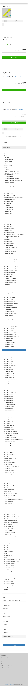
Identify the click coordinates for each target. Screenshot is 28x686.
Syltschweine (5, 608)
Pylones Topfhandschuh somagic (10, 520)
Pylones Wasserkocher (8, 541)
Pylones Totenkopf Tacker (9, 526)
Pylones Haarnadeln (8, 262)
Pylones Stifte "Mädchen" (9, 479)
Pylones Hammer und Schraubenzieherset (12, 266)
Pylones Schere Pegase (8, 419)
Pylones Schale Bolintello (9, 410)
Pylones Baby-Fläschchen (9, 182)
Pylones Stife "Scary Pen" (9, 472)
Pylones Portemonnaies (8, 390)
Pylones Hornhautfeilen (8, 274)
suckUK (5, 557)
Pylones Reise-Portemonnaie (9, 404)
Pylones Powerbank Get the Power (10, 392)
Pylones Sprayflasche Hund (9, 462)
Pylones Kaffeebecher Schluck (10, 282)
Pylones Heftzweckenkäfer (9, 272)
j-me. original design (8, 161)
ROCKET (5, 553)
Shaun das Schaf (6, 605)
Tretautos (5, 624)
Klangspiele (5, 602)
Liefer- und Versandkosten (6, 667)
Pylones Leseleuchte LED (9, 346)
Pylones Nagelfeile (7, 367)
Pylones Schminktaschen (9, 429)
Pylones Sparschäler (8, 456)
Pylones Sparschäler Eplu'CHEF (10, 458)
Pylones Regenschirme (8, 398)
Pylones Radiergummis (8, 396)
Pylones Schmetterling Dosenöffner (11, 425)
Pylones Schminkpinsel (8, 427)
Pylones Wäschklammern (9, 540)
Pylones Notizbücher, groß (9, 373)
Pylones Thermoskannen (9, 503)
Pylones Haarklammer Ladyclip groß (11, 259)
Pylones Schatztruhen (8, 414)
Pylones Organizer (7, 381)
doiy (5, 153)
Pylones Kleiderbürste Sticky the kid (11, 307)
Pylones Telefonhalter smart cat (10, 495)
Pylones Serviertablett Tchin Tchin (10, 447)
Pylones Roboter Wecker (9, 406)
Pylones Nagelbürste (8, 363)
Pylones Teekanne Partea (9, 489)
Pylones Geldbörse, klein (9, 243)
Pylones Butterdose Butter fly (9, 199)
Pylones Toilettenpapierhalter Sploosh (11, 516)
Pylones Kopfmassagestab (9, 319)
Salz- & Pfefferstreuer (8, 555)
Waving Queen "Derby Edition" (10, 585)
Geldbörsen (5, 621)
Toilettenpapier (7, 569)
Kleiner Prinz (5, 144)
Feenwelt (5, 142)
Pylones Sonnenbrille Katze (9, 452)
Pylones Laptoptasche (8, 344)
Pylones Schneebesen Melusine (10, 431)
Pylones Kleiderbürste (8, 305)
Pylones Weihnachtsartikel (9, 545)
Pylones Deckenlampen (8, 207)
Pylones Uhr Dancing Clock (9, 532)
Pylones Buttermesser (8, 201)
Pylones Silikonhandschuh (9, 450)
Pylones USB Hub (7, 534)
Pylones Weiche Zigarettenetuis (10, 543)
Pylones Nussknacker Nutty (9, 377)
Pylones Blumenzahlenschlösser (10, 187)
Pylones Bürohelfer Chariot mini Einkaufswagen (13, 197)
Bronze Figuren (6, 594)
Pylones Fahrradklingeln (8, 224)
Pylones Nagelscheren (8, 371)
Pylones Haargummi (8, 257)
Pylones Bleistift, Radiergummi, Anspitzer (12, 186)
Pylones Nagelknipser (8, 369)
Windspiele (5, 589)
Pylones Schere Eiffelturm (9, 417)
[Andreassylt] (4, 1)
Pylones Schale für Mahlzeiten (10, 412)
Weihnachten (5, 632)
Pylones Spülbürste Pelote (9, 470)
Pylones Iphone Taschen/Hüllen (10, 280)
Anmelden (14, 645)
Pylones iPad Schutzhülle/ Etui (10, 278)
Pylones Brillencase (8, 191)
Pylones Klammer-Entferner (9, 299)
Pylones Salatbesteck (8, 408)
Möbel (4, 629)
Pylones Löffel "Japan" (8, 70)
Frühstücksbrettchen (7, 592)
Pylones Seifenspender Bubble (10, 445)
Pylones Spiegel (7, 460)
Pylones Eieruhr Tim (8, 213)
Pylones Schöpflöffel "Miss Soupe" (11, 433)
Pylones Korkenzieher (8, 321)
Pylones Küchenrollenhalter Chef (10, 326)
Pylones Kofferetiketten (8, 315)
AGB (2, 669)
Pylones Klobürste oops (9, 311)
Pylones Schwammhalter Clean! (10, 437)
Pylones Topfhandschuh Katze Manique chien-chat (14, 518)
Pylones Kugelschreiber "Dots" (10, 334)
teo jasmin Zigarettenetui (9, 567)
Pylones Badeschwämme (9, 184)
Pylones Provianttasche (8, 394)
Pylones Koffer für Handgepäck (10, 313)
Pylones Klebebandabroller (9, 301)
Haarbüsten (6, 157)
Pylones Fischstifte (8, 230)
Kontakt (2, 661)
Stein (4, 597)
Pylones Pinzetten (7, 388)
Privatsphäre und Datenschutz (7, 657)
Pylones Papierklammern (9, 383)
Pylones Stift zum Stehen (9, 476)
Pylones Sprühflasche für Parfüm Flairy (11, 466)
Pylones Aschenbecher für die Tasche (11, 178)
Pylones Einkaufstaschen (9, 215)
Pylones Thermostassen (9, 507)
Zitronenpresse (7, 587)
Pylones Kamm (7, 284)
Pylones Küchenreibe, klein (9, 324)
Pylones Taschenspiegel (9, 485)
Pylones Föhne (7, 239)
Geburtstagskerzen (8, 155)
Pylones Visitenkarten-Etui (9, 538)
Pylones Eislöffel (7, 222)
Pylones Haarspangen (8, 264)
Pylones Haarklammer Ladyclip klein (11, 260)
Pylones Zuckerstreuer (8, 551)
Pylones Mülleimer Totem (9, 361)
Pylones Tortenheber (8, 524)
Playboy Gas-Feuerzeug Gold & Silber (11, 171)
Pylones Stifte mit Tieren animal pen (11, 481)
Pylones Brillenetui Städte (9, 193)
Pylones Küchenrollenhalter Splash (11, 328)
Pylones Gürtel (7, 249)
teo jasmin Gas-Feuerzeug (9, 565)
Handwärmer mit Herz (8, 159)
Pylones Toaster (7, 510)
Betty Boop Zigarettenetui (9, 151)
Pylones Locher (7, 348)
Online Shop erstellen (9, 684)
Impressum (3, 659)
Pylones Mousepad (8, 359)
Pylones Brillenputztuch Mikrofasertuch (11, 195)
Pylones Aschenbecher (8, 176)
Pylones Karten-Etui (8, 288)
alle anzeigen (6, 149)
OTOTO (5, 167)
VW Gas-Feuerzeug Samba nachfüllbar (11, 571)
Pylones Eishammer (8, 218)
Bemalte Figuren (6, 610)
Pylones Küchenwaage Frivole (10, 332)
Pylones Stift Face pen (8, 474)
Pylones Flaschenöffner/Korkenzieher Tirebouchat (14, 234)
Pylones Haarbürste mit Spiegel (10, 251)
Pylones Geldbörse (8, 241)
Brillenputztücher (6, 616)
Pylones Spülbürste (8, 468)
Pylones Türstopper (8, 530)
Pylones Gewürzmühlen (8, 245)
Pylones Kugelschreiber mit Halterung (11, 336)
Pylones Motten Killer (8, 357)
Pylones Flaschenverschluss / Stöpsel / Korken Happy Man (13, 237)
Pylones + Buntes (6, 147)
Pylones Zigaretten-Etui (8, 547)
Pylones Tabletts (7, 483)
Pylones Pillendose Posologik (10, 386)
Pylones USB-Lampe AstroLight (10, 536)
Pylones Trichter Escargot (9, 528)
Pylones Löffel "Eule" (7, 37)
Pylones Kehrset (7, 293)
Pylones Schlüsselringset (9, 423)
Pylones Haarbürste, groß (9, 253)
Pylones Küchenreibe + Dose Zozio (11, 322)
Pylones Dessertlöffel (8, 209)
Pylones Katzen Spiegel (8, 291)
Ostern (4, 627)
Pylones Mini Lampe (8, 355)
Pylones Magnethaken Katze (9, 352)
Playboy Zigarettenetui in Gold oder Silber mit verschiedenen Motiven (13, 174)
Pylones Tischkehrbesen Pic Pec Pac (11, 509)
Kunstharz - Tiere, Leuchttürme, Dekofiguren (11, 600)
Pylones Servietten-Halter (9, 448)
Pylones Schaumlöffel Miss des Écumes (12, 416)
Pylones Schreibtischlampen (9, 435)
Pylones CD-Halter (7, 203)
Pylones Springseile (8, 464)
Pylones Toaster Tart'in (8, 512)
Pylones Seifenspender (8, 443)
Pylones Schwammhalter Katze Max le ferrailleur (13, 439)
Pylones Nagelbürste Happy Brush (10, 365)
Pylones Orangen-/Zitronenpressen (11, 379)
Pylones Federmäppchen (9, 228)
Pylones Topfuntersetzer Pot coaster (11, 522)
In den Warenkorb (14, 57)
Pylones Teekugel (7, 491)
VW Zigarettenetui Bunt (8, 581)
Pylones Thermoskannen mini (10, 505)
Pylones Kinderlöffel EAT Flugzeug (11, 297)
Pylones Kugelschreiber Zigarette (10, 338)
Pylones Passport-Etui (8, 385)
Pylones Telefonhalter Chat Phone (10, 493)
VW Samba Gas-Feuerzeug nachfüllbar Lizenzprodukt (11, 579)
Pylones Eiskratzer (7, 220)
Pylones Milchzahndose (8, 354)
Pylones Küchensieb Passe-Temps (11, 330)
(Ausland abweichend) (19, 44)
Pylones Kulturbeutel (8, 340)
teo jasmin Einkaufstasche (9, 563)
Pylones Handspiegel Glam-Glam (10, 268)
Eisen (4, 613)
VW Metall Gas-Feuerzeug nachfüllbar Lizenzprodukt (14, 572)
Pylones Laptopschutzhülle (9, 342)
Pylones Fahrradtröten (8, 226)
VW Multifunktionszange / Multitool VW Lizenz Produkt (13, 575)
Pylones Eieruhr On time (8, 211)
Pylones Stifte (7, 478)
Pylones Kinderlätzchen (8, 295)
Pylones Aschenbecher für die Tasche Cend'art (13, 180)
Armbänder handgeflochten (8, 619)
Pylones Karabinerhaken (9, 286)
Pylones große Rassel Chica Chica (10, 247)
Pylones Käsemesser (8, 290)
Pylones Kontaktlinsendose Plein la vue (11, 317)
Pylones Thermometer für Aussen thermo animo (13, 499)
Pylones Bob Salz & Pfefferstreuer (10, 189)
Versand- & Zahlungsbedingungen (7, 663)
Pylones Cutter (7, 205)
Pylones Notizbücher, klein (9, 375)
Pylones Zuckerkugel (8, 549)
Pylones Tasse (7, 487)
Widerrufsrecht (4, 671)
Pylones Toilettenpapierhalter (9, 514)
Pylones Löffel (7, 350)
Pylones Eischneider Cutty (9, 217)
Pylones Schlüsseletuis (8, 421)
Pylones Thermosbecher (9, 501)
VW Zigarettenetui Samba (9, 583)
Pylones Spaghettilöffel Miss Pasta (11, 454)
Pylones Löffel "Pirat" (7, 102)
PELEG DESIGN (7, 169)
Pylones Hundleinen (8, 276)
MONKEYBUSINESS (8, 165)
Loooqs (5, 163)
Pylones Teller (6, 497)
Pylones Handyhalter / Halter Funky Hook (12, 270)
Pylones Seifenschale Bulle (9, 441)
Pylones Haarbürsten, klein (9, 255)
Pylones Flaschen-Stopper (9, 232)
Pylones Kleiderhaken (8, 309)
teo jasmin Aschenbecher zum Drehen (11, 561)
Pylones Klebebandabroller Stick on (11, 303)
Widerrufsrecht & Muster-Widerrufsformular (9, 665)
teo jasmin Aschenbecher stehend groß (12, 559)
